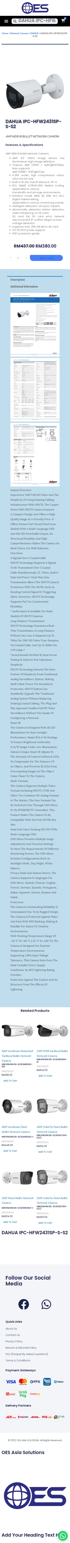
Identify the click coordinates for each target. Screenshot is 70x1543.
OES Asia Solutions (23, 1452)
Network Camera (19, 33)
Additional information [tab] (24, 286)
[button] (6, 21)
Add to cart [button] (10, 1080)
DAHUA (34, 33)
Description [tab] (17, 279)
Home (5, 33)
